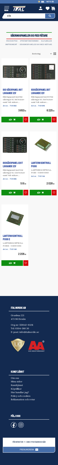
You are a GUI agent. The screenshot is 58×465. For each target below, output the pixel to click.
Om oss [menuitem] (15, 378)
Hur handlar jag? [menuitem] (20, 392)
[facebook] (11, 423)
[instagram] (13, 423)
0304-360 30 (22, 328)
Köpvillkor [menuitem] (16, 388)
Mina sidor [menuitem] (16, 381)
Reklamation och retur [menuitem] (23, 399)
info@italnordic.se (29, 332)
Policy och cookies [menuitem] (20, 396)
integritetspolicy (33, 460)
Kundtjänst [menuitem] (17, 385)
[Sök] (50, 16)
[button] (6, 7)
